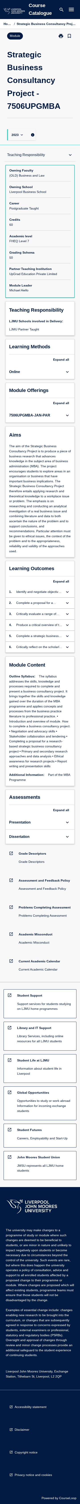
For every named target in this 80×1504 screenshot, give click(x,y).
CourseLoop (67, 1498)
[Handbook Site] (32, 1207)
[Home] (14, 12)
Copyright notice (26, 1452)
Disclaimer (22, 1429)
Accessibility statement (30, 1407)
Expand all (61, 359)
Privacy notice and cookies (33, 1475)
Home (8, 24)
